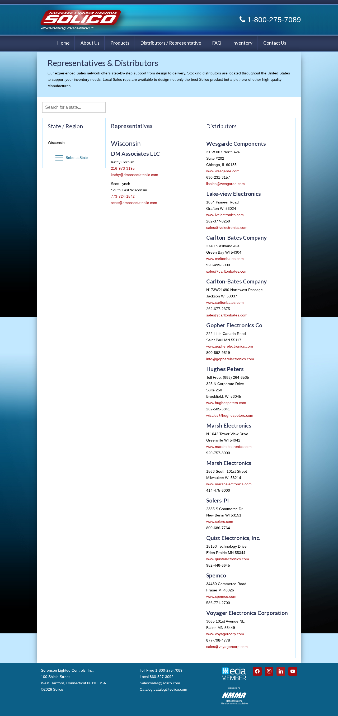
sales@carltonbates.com (226, 271)
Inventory (242, 43)
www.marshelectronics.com (229, 446)
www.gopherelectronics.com (229, 346)
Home (63, 43)
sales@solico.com (165, 683)
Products (119, 43)
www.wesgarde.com (223, 171)
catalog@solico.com (170, 689)
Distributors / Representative (170, 43)
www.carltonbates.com (225, 259)
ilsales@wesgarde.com (225, 184)
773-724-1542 (123, 196)
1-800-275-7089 (274, 20)
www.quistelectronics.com (227, 559)
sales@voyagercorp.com (227, 646)
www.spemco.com (221, 596)
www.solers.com (219, 521)
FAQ (216, 43)
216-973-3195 (123, 168)
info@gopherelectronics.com (230, 359)
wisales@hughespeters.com (229, 415)
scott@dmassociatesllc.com (134, 203)
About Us (90, 43)
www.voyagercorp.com (225, 634)
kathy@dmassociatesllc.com (134, 175)
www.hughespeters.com (226, 403)
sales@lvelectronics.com (226, 227)
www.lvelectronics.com (225, 215)
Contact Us (274, 43)
